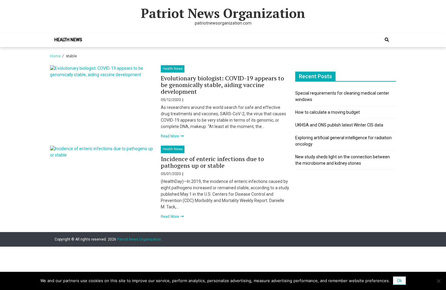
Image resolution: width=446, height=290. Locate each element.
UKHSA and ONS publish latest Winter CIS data (339, 125)
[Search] (387, 39)
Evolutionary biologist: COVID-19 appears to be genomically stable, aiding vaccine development (222, 85)
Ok (399, 280)
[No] (438, 281)
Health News (68, 39)
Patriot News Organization (223, 13)
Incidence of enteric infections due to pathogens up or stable (212, 162)
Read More (170, 136)
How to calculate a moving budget (327, 112)
